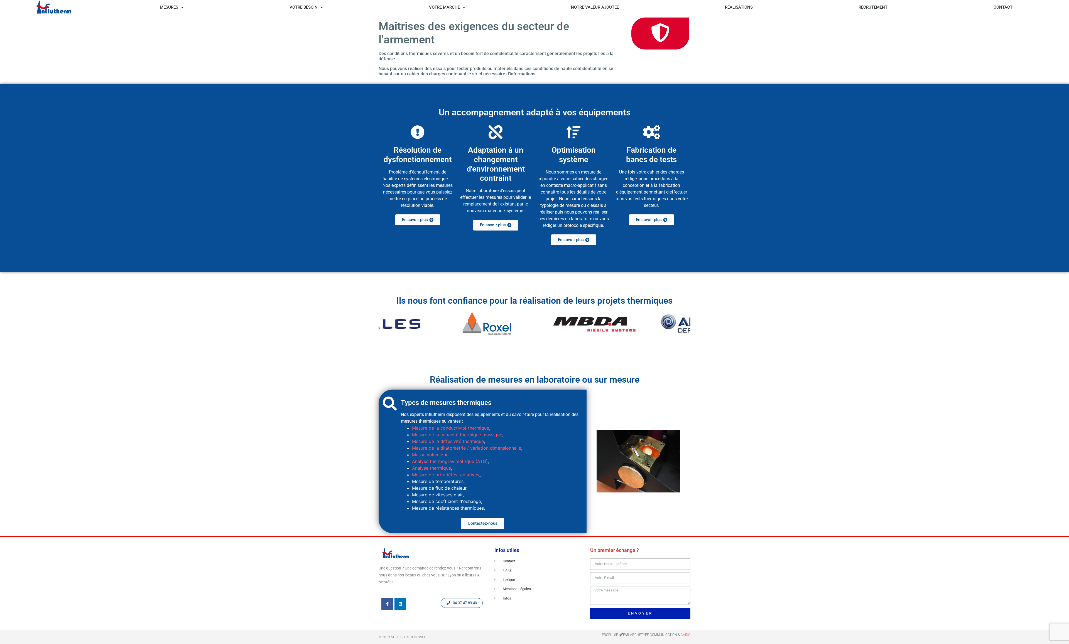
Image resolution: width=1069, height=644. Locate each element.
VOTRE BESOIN (304, 7)
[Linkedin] (400, 604)
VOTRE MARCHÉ (444, 7)
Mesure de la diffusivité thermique (448, 441)
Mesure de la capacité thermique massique (457, 434)
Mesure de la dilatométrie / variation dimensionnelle (466, 448)
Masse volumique (430, 454)
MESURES (169, 7)
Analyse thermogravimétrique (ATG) (450, 461)
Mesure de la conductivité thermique (450, 428)
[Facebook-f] (387, 604)
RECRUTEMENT (873, 7)
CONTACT (1003, 7)
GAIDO (685, 635)
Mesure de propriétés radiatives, (446, 474)
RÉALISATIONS (739, 7)
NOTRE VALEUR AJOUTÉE (595, 7)
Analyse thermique (431, 468)
